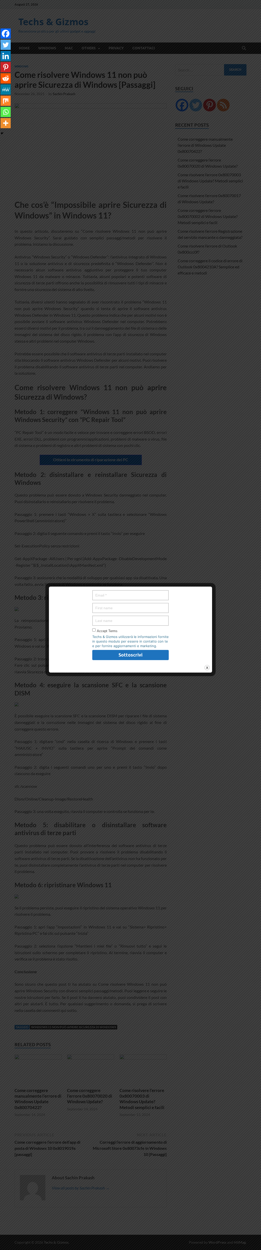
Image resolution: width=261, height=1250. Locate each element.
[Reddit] (6, 78)
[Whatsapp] (6, 112)
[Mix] (6, 101)
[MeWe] (6, 89)
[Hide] (2, 133)
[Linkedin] (6, 56)
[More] (6, 123)
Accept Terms (107, 631)
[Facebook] (6, 33)
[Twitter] (6, 45)
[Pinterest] (6, 67)
